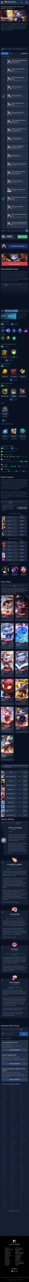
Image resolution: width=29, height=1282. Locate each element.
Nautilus (13, 1154)
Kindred (13, 1103)
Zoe (21, 1204)
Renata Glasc (14, 1193)
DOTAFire (7, 1258)
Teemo (21, 1131)
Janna (3, 1189)
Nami (12, 1149)
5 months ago (25, 781)
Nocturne (13, 1162)
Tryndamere (23, 1139)
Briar (3, 1126)
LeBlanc (13, 1109)
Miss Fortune (14, 1141)
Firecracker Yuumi (11, 815)
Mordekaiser (14, 1143)
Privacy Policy (12, 1277)
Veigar (21, 1154)
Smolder (22, 1109)
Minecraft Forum (19, 1249)
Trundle (22, 1137)
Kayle (12, 1095)
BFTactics (7, 1265)
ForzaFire (7, 1262)
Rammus (13, 1187)
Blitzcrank (4, 1120)
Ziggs (21, 1200)
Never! (25, 793)
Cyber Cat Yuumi (11, 806)
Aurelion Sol (5, 1109)
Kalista (3, 1206)
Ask (24, 1034)
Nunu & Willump (13, 1165)
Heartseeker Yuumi (10, 793)
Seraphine (22, 1091)
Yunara (21, 1187)
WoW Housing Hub (19, 1252)
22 (19, 230)
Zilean (21, 1202)
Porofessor (7, 1251)
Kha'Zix (13, 1101)
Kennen (13, 1099)
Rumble (13, 1201)
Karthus (13, 1088)
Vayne (21, 1152)
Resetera (7, 1259)
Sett (21, 1093)
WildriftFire (7, 1253)
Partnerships (10, 1279)
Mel (12, 1137)
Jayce (3, 1196)
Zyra (21, 1206)
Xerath (21, 1177)
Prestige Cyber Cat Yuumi (9, 811)
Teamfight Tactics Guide (14, 1211)
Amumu (4, 1099)
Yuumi (10, 772)
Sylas (21, 1118)
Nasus (12, 1152)
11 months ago (25, 789)
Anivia (3, 1101)
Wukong (22, 1173)
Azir (3, 1114)
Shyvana (22, 1099)
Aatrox (3, 1086)
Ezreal (3, 1154)
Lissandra (13, 1118)
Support (15, 1279)
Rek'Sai (13, 1189)
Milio (12, 1139)
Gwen (3, 1175)
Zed (21, 1196)
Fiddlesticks (5, 1156)
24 (27, 230)
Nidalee (13, 1158)
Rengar (13, 1197)
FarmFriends (8, 1260)
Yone (21, 1183)
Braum (3, 1124)
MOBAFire (7, 1248)
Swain (21, 1116)
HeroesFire (7, 1263)
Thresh (21, 1133)
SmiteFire (7, 1256)
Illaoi (3, 1183)
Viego (21, 1162)
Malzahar (13, 1131)
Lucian (12, 1122)
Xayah (21, 1175)
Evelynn (4, 1152)
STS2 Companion (19, 1262)
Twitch (21, 1143)
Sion (21, 1103)
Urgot (21, 1147)
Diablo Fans (18, 1259)
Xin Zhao (22, 1179)
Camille (4, 1131)
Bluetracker (18, 1256)
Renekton (13, 1195)
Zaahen (22, 1192)
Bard (3, 1116)
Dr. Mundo (4, 1143)
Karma (12, 1086)
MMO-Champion (19, 1253)
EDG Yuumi (10, 802)
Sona (21, 1112)
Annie (3, 1103)
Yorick (21, 1185)
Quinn (12, 1182)
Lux (12, 1126)
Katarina (13, 1093)
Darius (3, 1139)
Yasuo (21, 1181)
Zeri (21, 1198)
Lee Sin (13, 1112)
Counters (10, 48)
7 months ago (25, 785)
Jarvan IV (4, 1192)
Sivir (21, 1105)
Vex (21, 1158)
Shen (21, 1097)
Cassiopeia (4, 1133)
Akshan (4, 1093)
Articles (20, 1279)
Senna (21, 1088)
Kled (12, 1105)
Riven (12, 1199)
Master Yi (13, 1135)
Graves (4, 1173)
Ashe (3, 1107)
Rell (12, 1191)
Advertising (19, 1277)
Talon (21, 1126)
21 (15, 230)
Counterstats (8, 1252)
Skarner (22, 1107)
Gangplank (4, 1164)
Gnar (3, 1168)
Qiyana (12, 1180)
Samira (13, 1205)
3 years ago (25, 772)
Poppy (12, 1176)
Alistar (3, 1095)
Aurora (4, 1112)
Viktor (21, 1164)
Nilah (12, 1160)
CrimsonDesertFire (19, 1263)
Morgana (13, 1145)
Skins (14, 48)
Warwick (22, 1170)
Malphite (13, 1128)
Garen (3, 1166)
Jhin (3, 1198)
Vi (20, 1160)
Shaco (21, 1095)
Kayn (12, 1097)
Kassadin (13, 1091)
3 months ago (25, 776)
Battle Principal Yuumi (11, 776)
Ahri (3, 1088)
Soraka (21, 1114)
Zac (21, 1194)
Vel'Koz (21, 1156)
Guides (2, 48)
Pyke (12, 1178)
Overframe (17, 1260)
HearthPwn (17, 1258)
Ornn (12, 1172)
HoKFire (17, 1265)
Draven (4, 1145)
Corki (3, 1137)
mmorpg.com (18, 1255)
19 (8, 230)
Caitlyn (3, 1128)
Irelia (3, 1185)
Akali (3, 1091)
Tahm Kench (23, 1122)
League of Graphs (9, 1249)
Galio (3, 1162)
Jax (3, 1194)
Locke (12, 1120)
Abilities (18, 48)
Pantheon (13, 1174)
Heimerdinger (5, 1179)
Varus (21, 1149)
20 (12, 230)
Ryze (12, 1203)
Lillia (12, 1116)
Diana (3, 1141)
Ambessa (4, 1097)
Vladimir (22, 1166)
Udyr (21, 1145)
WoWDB (17, 1251)
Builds (6, 48)
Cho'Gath (4, 1135)
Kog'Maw (13, 1107)
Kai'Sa (3, 1204)
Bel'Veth (4, 1118)
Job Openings (26, 1277)
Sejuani (21, 1086)
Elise (3, 1149)
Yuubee (10, 780)
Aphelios (4, 1105)
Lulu (12, 1124)
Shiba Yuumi (11, 789)
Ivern (3, 1187)
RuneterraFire (8, 1255)
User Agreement (4, 1277)
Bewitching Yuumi (11, 798)
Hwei (3, 1181)
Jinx (3, 1200)
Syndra (21, 1120)
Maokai (13, 1133)
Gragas (4, 1170)
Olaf (12, 1168)
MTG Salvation (18, 1248)
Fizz (3, 1160)
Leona (12, 1114)
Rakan (12, 1184)
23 (23, 230)
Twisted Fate (23, 1141)
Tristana (22, 1135)
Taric (21, 1128)
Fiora (3, 1158)
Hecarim (4, 1177)
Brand (3, 1122)
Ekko (3, 1147)
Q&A (21, 48)
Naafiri (12, 1147)
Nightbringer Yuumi (10, 785)
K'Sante (4, 1202)
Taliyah (21, 1124)
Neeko (12, 1156)
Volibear (22, 1168)
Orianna (13, 1170)
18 (4, 230)
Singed (21, 1101)
